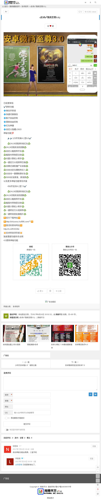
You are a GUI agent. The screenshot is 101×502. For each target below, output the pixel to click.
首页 (6, 6)
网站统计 (50, 498)
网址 (6, 407)
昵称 (8, 395)
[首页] (98, 467)
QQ (6, 413)
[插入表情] (90, 394)
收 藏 (50, 26)
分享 (59, 291)
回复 (94, 446)
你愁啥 (19, 465)
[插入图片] (95, 394)
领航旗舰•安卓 (32, 344)
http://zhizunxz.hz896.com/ (17, 222)
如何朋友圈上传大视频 (11, 344)
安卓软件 (25, 6)
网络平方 (59, 314)
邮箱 (8, 400)
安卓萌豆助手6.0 (81, 344)
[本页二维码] (98, 494)
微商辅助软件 (14, 6)
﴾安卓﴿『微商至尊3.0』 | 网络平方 (31, 317)
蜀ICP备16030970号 (63, 487)
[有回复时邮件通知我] (6, 430)
